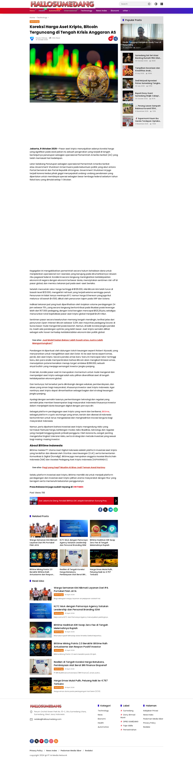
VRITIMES (78, 486)
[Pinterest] (41, 741)
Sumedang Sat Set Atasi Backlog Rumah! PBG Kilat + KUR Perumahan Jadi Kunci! (147, 56)
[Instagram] (51, 741)
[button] (149, 4)
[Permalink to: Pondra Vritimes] (33, 38)
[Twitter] (105, 509)
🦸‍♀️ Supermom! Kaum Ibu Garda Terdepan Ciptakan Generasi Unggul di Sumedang (148, 119)
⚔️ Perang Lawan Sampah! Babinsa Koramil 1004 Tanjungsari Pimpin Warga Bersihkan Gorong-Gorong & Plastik (148, 107)
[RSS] (56, 741)
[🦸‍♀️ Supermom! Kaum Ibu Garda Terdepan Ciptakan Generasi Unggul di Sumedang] (128, 121)
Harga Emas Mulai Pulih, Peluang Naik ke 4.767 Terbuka (101, 572)
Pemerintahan (129, 729)
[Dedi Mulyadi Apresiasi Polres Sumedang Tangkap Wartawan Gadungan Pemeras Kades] (128, 83)
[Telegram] (110, 509)
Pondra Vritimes (41, 38)
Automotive (103, 727)
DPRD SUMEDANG (130, 721)
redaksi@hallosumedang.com (47, 719)
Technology (34, 21)
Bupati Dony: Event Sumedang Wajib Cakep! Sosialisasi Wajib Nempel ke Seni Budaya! (147, 94)
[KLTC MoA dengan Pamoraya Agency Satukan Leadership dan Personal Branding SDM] (74, 528)
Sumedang (128, 710)
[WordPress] (46, 741)
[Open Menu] (161, 4)
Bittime (105, 411)
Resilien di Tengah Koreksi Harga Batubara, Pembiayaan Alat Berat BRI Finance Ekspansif (72, 572)
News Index (148, 714)
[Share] (115, 38)
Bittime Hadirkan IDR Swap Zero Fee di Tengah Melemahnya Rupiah (102, 542)
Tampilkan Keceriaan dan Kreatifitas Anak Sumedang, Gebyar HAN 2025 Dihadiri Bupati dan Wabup (147, 69)
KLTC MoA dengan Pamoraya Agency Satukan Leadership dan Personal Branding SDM (74, 542)
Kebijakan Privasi (150, 710)
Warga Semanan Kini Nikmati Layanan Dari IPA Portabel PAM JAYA (43, 542)
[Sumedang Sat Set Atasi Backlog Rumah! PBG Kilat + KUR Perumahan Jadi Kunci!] (128, 58)
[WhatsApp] (115, 509)
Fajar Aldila (128, 725)
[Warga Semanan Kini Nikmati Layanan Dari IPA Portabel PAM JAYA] (44, 528)
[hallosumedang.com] (62, 3)
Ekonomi (102, 718)
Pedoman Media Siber (153, 718)
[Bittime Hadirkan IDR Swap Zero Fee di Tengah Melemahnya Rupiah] (104, 528)
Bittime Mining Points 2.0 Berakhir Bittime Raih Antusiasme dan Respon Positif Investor (41, 572)
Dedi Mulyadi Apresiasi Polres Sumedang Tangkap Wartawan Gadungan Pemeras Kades (148, 82)
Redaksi (146, 727)
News (100, 714)
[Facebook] (100, 509)
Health (101, 723)
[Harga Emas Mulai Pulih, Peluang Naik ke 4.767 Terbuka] (104, 558)
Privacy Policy (149, 723)
